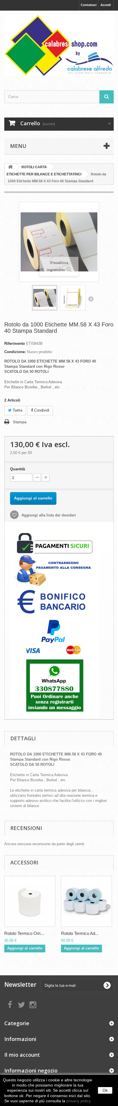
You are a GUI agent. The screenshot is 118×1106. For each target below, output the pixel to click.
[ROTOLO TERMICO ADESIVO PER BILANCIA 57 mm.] (86, 901)
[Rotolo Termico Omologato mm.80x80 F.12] (29, 901)
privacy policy (78, 1101)
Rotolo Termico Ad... (80, 933)
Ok (105, 1090)
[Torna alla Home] (10, 167)
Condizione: (15, 352)
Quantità (17, 469)
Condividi (41, 410)
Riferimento (14, 343)
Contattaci (89, 5)
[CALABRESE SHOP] (59, 45)
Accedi (106, 5)
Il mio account (22, 1054)
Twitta (16, 410)
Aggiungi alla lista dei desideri (48, 515)
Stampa (19, 422)
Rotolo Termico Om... (24, 933)
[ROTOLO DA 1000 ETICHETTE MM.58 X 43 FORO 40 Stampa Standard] (44, 297)
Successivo (91, 299)
